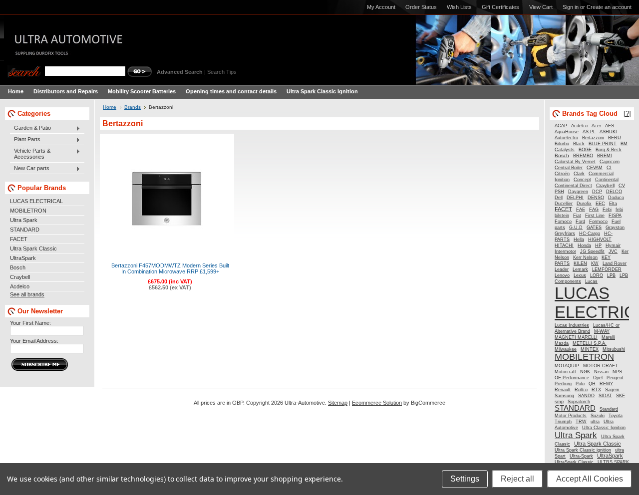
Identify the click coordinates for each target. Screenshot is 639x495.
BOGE (585, 149)
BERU (614, 137)
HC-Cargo (589, 233)
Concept (582, 179)
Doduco (616, 197)
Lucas (591, 281)
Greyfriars (565, 233)
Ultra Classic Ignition (604, 427)
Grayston (615, 227)
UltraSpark (23, 258)
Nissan (601, 371)
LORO (596, 275)
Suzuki (598, 415)
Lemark (580, 269)
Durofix (584, 203)
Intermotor (565, 251)
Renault (563, 389)
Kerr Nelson (585, 257)
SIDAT (605, 395)
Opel (598, 377)
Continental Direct (573, 185)
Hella (579, 239)
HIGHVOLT (600, 239)
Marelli (608, 337)
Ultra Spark (23, 220)
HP (598, 245)
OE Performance (572, 377)
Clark (579, 173)
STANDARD (24, 230)
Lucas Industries (572, 325)
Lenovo (562, 275)
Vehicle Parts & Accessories (30, 154)
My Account (381, 7)
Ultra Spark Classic (33, 248)
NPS (617, 371)
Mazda (562, 343)
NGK (585, 371)
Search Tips (222, 72)
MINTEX (590, 349)
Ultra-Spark (581, 456)
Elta (613, 203)
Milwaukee (566, 349)
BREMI (604, 155)
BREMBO (583, 155)
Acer (596, 125)
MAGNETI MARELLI (576, 337)
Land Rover (615, 263)
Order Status (421, 7)
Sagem (612, 389)
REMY (606, 383)
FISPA (615, 215)
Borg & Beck (609, 149)
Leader (562, 269)
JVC (613, 251)
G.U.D (576, 227)
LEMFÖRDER (607, 269)
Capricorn (610, 161)
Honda (584, 245)
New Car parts (29, 168)
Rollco (581, 389)
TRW (581, 421)
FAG (594, 209)
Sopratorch (579, 401)
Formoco (598, 221)
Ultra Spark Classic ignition (583, 450)
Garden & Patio (30, 128)
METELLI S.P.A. (590, 343)
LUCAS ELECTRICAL (36, 201)
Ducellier (564, 203)
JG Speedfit (592, 251)
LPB (611, 275)
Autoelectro (566, 137)
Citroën (562, 173)
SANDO (586, 395)
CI (609, 167)
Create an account (609, 7)
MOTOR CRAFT (600, 365)
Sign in (571, 7)
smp (559, 401)
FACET (18, 239)
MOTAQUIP (567, 365)
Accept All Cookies (589, 479)
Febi (607, 209)
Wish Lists (459, 7)
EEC (600, 203)
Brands (132, 107)
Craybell (20, 277)
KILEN (580, 263)
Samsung (564, 395)
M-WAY (602, 331)
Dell (559, 197)
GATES (594, 227)
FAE (580, 209)
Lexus (580, 275)
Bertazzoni (593, 137)
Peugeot (615, 377)
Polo (580, 383)
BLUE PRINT (603, 143)
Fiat (577, 215)
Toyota (616, 415)
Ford (580, 221)
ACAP (561, 125)
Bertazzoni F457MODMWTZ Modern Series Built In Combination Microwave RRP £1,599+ (170, 268)
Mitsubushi (614, 349)
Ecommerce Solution (377, 403)
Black (579, 143)
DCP (597, 191)
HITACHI (564, 245)
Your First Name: (30, 323)
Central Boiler (569, 167)
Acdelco (19, 286)
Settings (464, 479)
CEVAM (595, 167)
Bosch (17, 267)
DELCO (614, 191)
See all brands (27, 294)
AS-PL (589, 131)
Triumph (563, 421)
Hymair (613, 245)
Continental (607, 179)
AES (609, 125)
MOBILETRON (28, 211)
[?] (627, 113)
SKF (620, 395)
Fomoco (563, 221)
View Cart (541, 7)
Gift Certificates (500, 7)
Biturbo (562, 143)
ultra (595, 421)
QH (592, 383)
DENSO (596, 197)
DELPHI (575, 197)
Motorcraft (565, 371)
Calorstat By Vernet (575, 161)
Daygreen (578, 191)
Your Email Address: (34, 341)
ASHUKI (608, 131)
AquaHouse (567, 131)
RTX (596, 389)
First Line (595, 215)
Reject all (517, 479)
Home (109, 107)
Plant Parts (25, 139)
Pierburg (563, 383)
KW (595, 263)
